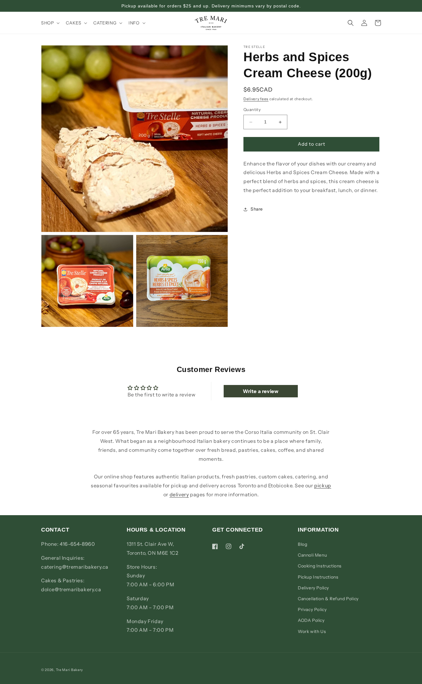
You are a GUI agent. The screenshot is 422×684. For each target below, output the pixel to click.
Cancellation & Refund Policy (328, 598)
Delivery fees (255, 98)
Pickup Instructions (318, 577)
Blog (302, 544)
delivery (179, 494)
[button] (49, 22)
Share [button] (257, 209)
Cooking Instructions (320, 566)
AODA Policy (311, 620)
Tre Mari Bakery (69, 670)
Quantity (252, 109)
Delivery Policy (313, 588)
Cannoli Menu (312, 555)
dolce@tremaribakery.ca (71, 589)
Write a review (260, 391)
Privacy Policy (312, 609)
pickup (322, 485)
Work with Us (312, 631)
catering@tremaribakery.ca (74, 567)
